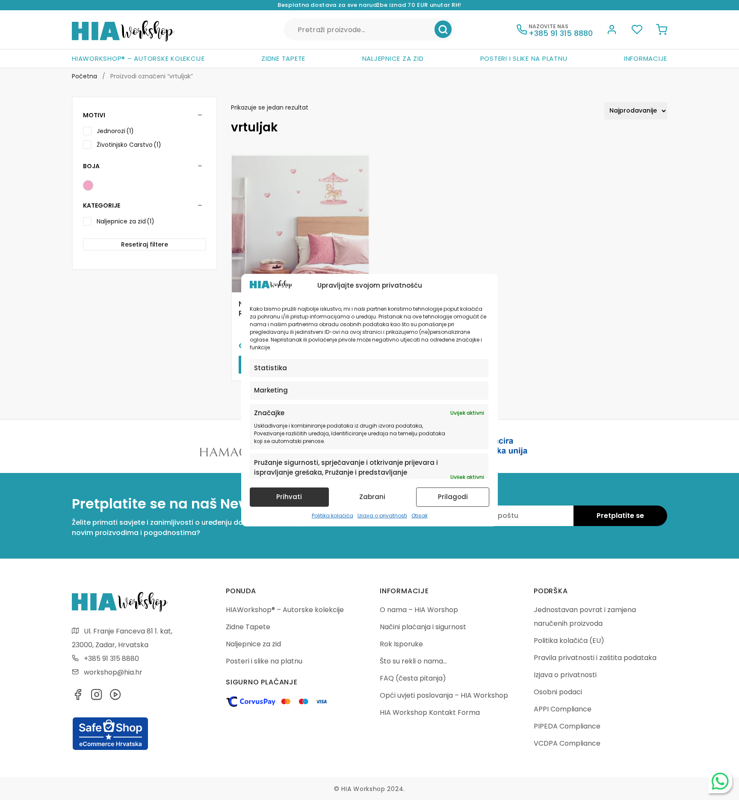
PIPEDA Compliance (567, 726)
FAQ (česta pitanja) (413, 678)
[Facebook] (78, 697)
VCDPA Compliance (567, 743)
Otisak (419, 515)
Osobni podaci (558, 692)
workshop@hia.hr (113, 672)
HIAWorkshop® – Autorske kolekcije (138, 58)
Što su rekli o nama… (413, 661)
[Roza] (88, 185)
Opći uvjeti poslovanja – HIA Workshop (444, 695)
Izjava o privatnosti (382, 515)
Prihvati (289, 496)
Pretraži (443, 29)
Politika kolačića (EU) (569, 640)
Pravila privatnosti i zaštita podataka (595, 658)
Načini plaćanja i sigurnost (423, 627)
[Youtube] (115, 697)
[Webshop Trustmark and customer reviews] (110, 748)
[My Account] (612, 31)
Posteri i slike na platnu (524, 58)
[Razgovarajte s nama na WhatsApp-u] (720, 781)
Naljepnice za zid (393, 58)
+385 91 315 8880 (111, 658)
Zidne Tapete (283, 58)
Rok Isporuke (401, 644)
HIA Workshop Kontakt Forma (430, 712)
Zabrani (372, 496)
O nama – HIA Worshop (419, 610)
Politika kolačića (332, 515)
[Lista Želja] (636, 31)
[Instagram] (97, 697)
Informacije (645, 58)
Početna (84, 76)
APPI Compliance (562, 709)
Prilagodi (453, 496)
